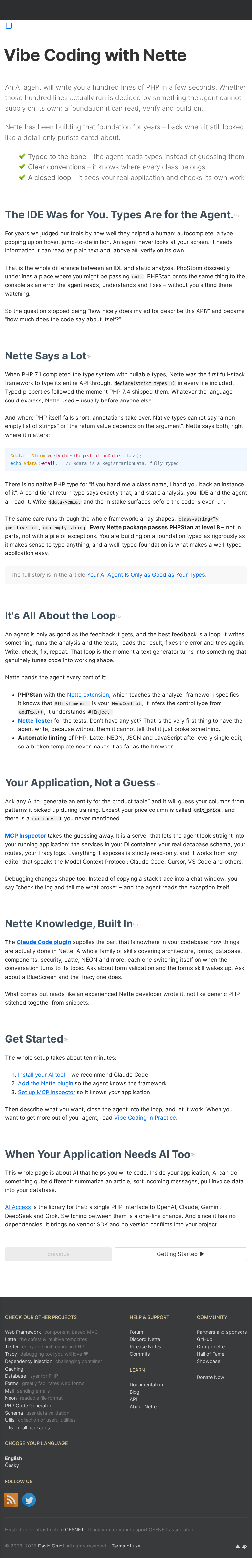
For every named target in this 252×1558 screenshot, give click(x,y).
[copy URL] (236, 214)
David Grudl (51, 1545)
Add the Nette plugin (45, 1083)
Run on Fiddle (240, 454)
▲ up (241, 1546)
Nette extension (88, 694)
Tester (44, 1346)
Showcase (208, 1361)
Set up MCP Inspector (46, 1092)
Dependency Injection (53, 1361)
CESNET (74, 1529)
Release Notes (145, 1346)
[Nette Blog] (11, 1500)
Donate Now (210, 1377)
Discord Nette (145, 1339)
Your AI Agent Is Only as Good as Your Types (146, 575)
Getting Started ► (181, 1254)
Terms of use (126, 1545)
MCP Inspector (25, 836)
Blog (134, 1392)
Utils (40, 1420)
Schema (37, 1413)
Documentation (146, 1384)
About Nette (143, 1406)
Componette (211, 1346)
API (133, 1399)
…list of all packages (27, 1427)
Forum (136, 1332)
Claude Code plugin (44, 942)
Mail (27, 1391)
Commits (140, 1354)
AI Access (18, 1207)
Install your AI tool (41, 1074)
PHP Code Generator (28, 1405)
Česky (12, 1465)
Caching (14, 1369)
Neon (34, 1398)
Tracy (46, 1354)
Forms (45, 1383)
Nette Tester (35, 720)
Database (31, 1376)
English (13, 1458)
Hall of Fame (210, 1354)
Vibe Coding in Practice (145, 1117)
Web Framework (51, 1332)
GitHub (204, 1339)
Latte (46, 1339)
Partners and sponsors (222, 1332)
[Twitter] (29, 1500)
